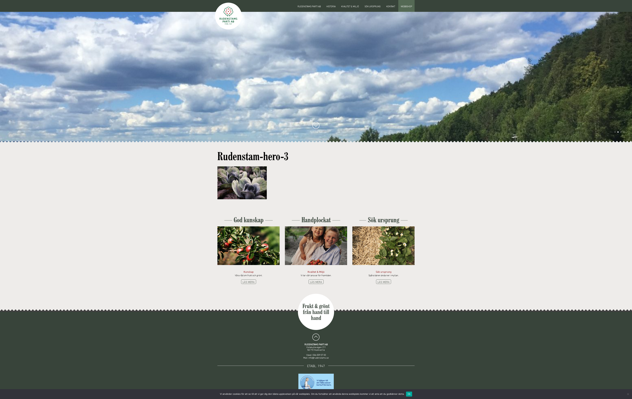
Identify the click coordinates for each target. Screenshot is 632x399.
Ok (409, 394)
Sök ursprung (373, 6)
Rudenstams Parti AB (309, 6)
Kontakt (390, 6)
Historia (331, 6)
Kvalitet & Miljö (350, 6)
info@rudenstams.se (318, 357)
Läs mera (249, 281)
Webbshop (406, 6)
